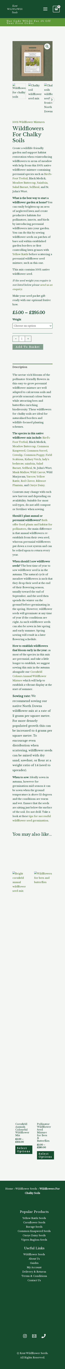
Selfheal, (35, 187)
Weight (16, 319)
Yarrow (31, 476)
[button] (32, 22)
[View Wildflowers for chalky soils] (19, 91)
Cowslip (17, 455)
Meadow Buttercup (24, 182)
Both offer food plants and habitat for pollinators (32, 524)
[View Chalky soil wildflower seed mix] (35, 92)
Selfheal (27, 467)
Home (9, 1188)
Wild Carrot (37, 472)
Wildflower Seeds (26, 1188)
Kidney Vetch (33, 459)
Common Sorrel (37, 450)
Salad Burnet (20, 187)
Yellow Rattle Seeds (34, 1218)
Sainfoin (42, 182)
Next (51, 99)
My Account (34, 1267)
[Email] (34, 1336)
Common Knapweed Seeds (34, 1231)
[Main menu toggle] (45, 9)
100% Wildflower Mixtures (28, 122)
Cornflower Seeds (34, 1222)
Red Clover (28, 480)
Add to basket (28, 346)
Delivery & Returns (34, 1271)
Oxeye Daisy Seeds (34, 1235)
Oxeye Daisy (36, 485)
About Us (34, 1258)
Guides (34, 1263)
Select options (23, 1150)
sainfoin (30, 463)
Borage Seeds (34, 1226)
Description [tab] (19, 367)
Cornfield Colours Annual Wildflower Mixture (29, 676)
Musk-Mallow (20, 472)
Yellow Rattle (20, 254)
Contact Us (34, 1280)
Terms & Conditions (34, 1276)
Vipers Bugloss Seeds (34, 1239)
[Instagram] (25, 1336)
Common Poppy (34, 455)
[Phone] (44, 1336)
